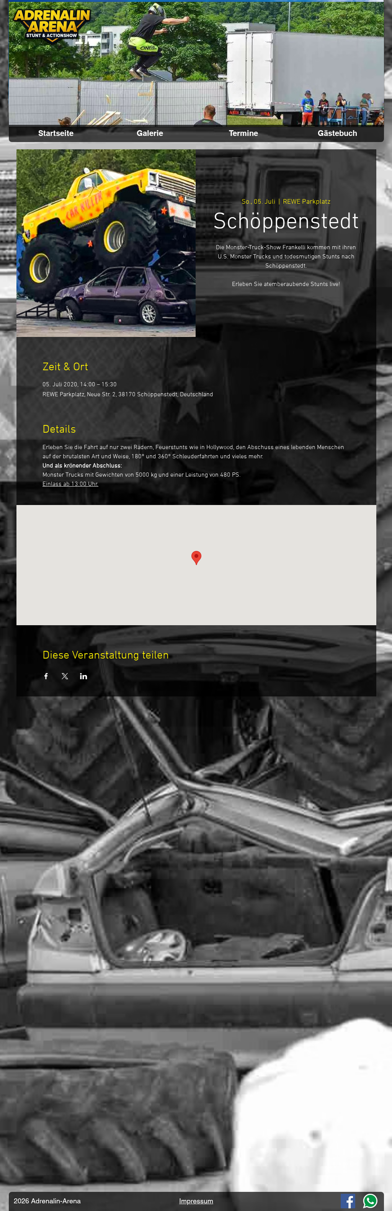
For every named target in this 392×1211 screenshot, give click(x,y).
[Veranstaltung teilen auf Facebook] (46, 676)
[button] (196, 64)
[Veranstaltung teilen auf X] (65, 676)
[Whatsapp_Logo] (370, 1201)
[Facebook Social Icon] (348, 1201)
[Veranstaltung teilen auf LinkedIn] (83, 676)
